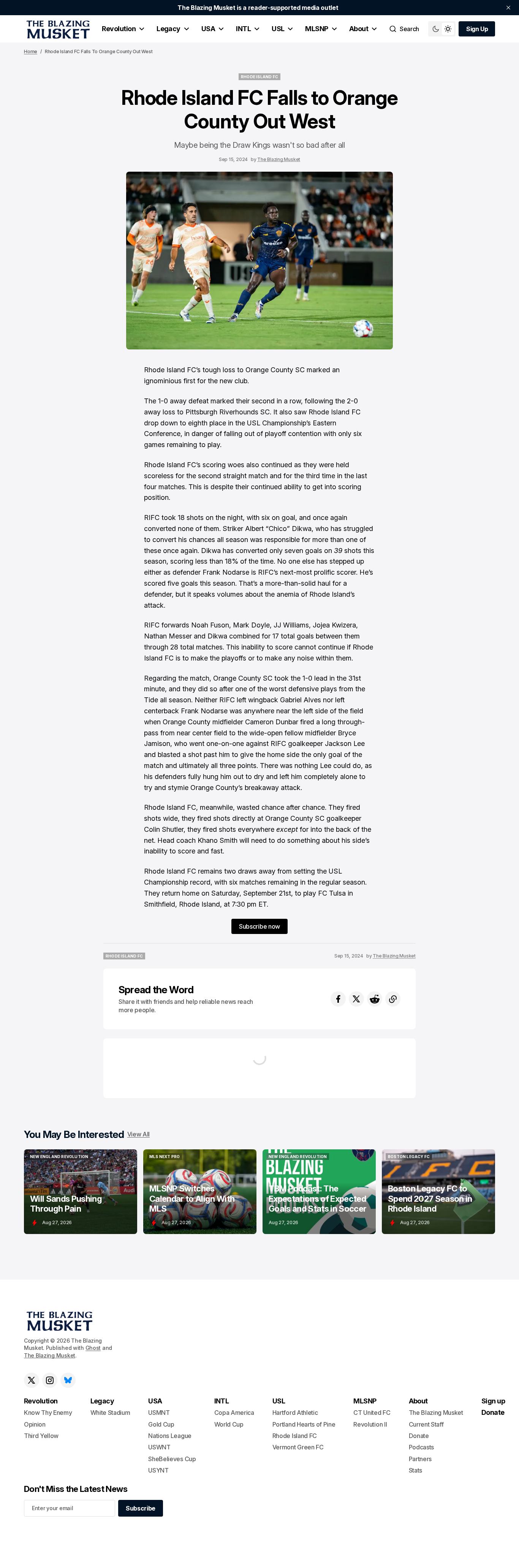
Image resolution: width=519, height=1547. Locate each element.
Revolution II (370, 1424)
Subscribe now (259, 926)
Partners (420, 1459)
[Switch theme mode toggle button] (442, 28)
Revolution (119, 29)
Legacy (168, 29)
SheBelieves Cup (172, 1459)
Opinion (35, 1424)
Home (30, 51)
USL (278, 29)
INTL (243, 29)
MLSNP (316, 29)
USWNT (159, 1447)
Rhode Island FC (294, 1436)
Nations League (169, 1436)
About (358, 29)
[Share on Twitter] (356, 999)
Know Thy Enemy (48, 1412)
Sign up (493, 1401)
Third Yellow (41, 1436)
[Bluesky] (68, 1380)
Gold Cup (161, 1424)
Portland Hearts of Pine (303, 1424)
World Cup (229, 1424)
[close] (508, 7)
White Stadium (110, 1412)
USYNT (158, 1470)
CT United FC (371, 1412)
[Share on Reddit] (374, 999)
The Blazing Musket (278, 159)
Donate (419, 1436)
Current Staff (426, 1424)
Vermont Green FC (298, 1447)
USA (208, 29)
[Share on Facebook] (338, 999)
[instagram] (49, 1380)
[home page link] (57, 29)
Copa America (234, 1412)
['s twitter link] (31, 1380)
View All (138, 1134)
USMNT (158, 1412)
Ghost (93, 1348)
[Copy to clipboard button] (392, 999)
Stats (415, 1470)
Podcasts (421, 1447)
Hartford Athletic (295, 1412)
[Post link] (80, 1191)
